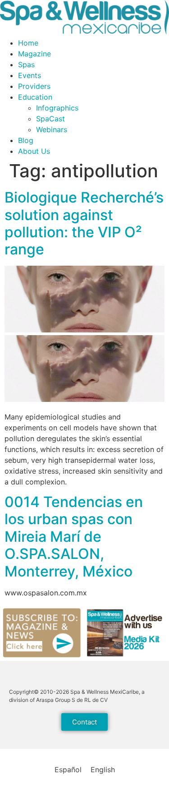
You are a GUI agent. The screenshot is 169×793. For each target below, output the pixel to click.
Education (35, 96)
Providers (34, 86)
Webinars (51, 129)
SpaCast (50, 118)
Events (29, 75)
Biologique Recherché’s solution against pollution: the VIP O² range (84, 223)
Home (28, 42)
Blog (25, 140)
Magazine (34, 53)
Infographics (57, 107)
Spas (26, 64)
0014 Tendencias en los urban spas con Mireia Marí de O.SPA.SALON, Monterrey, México (74, 536)
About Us (34, 151)
